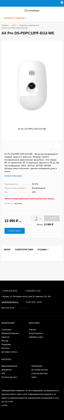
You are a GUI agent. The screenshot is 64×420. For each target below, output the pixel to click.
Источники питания (39, 370)
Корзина (32, 330)
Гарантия (5, 337)
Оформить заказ (36, 337)
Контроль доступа (9, 377)
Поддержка (6, 344)
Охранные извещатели (29, 25)
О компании (6, 330)
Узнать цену (14, 231)
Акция (33, 377)
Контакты (5, 348)
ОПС (14, 25)
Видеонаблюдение (9, 366)
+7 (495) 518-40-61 (9, 291)
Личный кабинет (36, 333)
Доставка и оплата (9, 352)
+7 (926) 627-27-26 (32, 291)
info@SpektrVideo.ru (9, 302)
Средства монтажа (39, 373)
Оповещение (36, 366)
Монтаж (4, 341)
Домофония (6, 370)
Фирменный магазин (10, 333)
